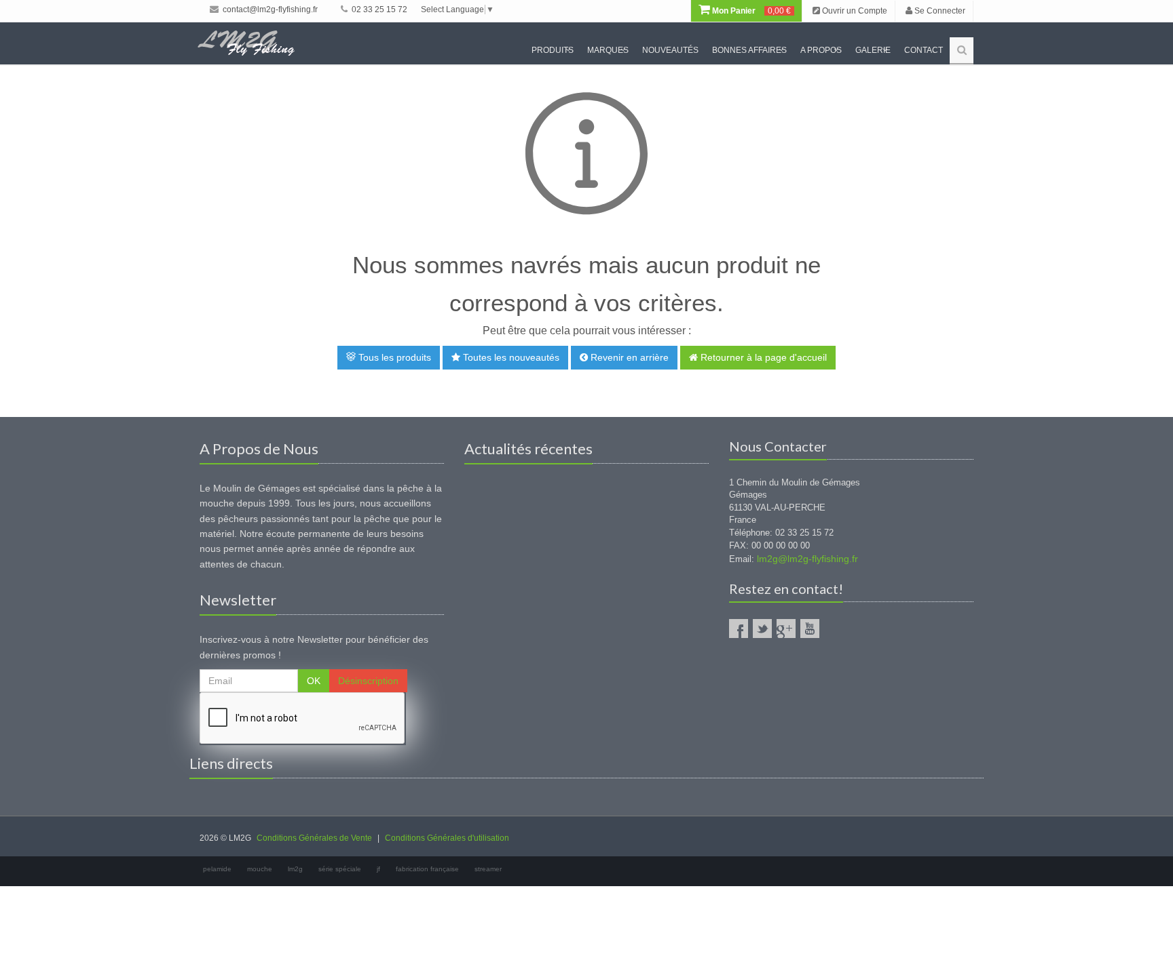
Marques (608, 50)
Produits (553, 50)
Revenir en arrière (628, 357)
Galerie (873, 50)
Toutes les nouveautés (509, 357)
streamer (488, 869)
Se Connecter (938, 11)
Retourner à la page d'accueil (762, 357)
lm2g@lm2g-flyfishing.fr (807, 558)
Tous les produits (393, 357)
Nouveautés (670, 50)
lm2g (295, 869)
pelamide (217, 869)
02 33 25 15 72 (378, 9)
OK (313, 680)
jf (378, 869)
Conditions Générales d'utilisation (447, 838)
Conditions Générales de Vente (314, 838)
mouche (259, 869)
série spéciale (339, 869)
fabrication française (427, 869)
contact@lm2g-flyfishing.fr (269, 9)
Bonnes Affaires (749, 50)
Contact (923, 50)
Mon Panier (750, 11)
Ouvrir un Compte (853, 11)
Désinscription (368, 680)
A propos (821, 50)
